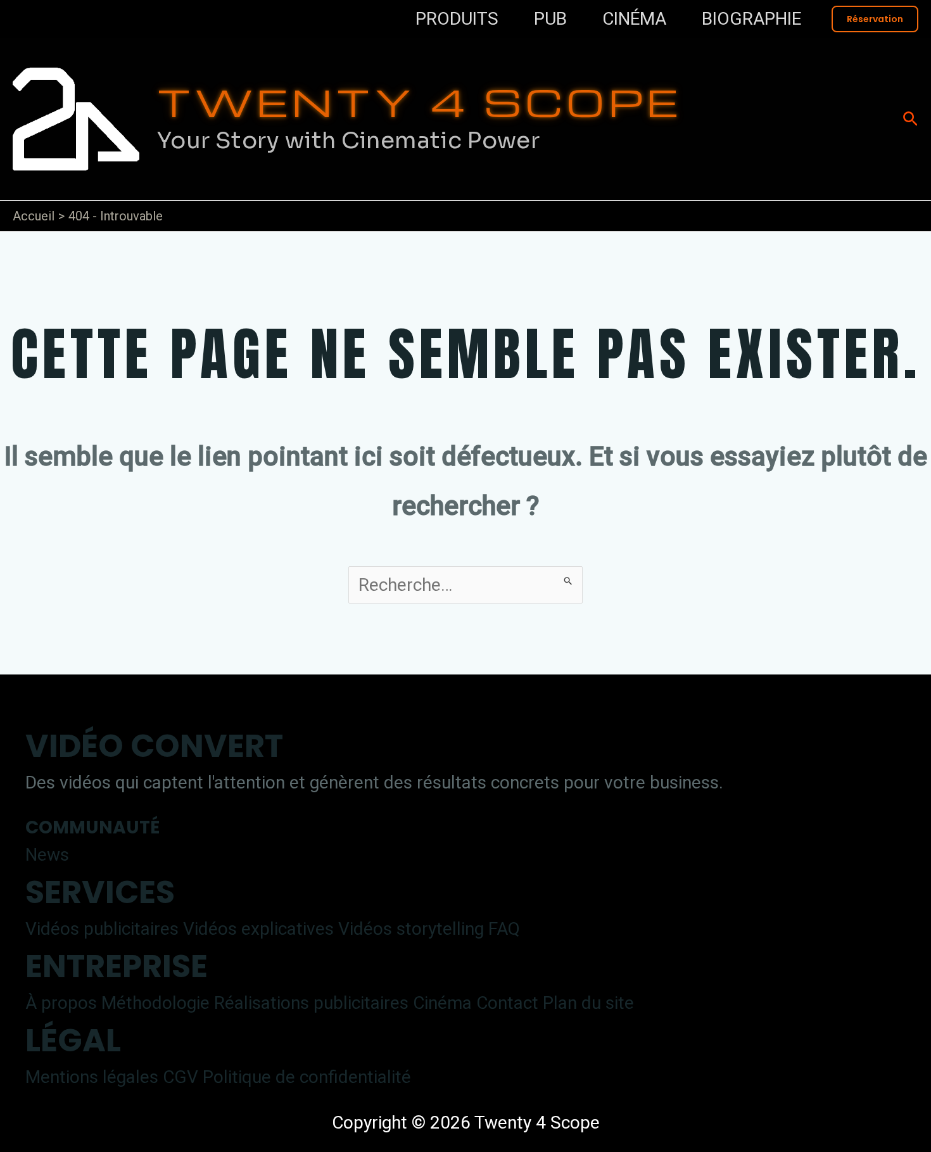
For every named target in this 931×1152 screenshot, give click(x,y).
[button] (875, 19)
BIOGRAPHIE (751, 18)
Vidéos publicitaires (102, 928)
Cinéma (442, 1002)
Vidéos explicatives (258, 928)
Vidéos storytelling (411, 928)
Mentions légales (91, 1077)
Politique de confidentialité (307, 1077)
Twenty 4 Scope (419, 101)
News (47, 854)
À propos (61, 1002)
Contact (507, 1002)
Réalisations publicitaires (311, 1002)
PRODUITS (456, 18)
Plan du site (588, 1002)
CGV (180, 1077)
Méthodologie (155, 1002)
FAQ (504, 928)
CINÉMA (634, 18)
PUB (550, 18)
